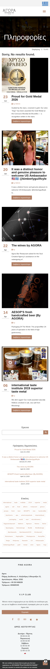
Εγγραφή (25, 612)
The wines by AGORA (27, 245)
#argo (8, 540)
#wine (44, 524)
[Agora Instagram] (18, 619)
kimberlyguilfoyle (9, 545)
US (32, 540)
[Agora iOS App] (30, 619)
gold (18, 545)
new (34, 511)
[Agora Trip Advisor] (24, 619)
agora (7, 507)
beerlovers (9, 515)
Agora (38, 545)
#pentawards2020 (25, 532)
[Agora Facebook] (12, 619)
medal (25, 545)
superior (37, 502)
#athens (20, 524)
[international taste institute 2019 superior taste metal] (25, 364)
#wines (37, 524)
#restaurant (38, 532)
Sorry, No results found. (18, 54)
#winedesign (20, 528)
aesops (6, 511)
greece (42, 507)
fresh (13, 511)
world (21, 519)
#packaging (9, 528)
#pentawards (12, 532)
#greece (29, 524)
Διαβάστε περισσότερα (21, 121)
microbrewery (35, 519)
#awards (25, 540)
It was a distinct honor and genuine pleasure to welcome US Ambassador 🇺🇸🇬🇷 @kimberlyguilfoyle (29, 174)
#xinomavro (9, 536)
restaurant (33, 507)
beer (19, 511)
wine (31, 545)
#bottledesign (39, 528)
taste (15, 502)
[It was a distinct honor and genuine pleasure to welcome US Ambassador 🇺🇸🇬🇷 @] (25, 148)
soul (27, 519)
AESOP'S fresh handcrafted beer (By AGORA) (26, 315)
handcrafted (42, 511)
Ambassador (40, 540)
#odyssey (16, 540)
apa (17, 515)
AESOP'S (27, 511)
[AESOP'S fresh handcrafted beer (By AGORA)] (25, 291)
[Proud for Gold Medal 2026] (25, 75)
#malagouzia (30, 536)
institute (22, 502)
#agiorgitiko (20, 536)
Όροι (24, 664)
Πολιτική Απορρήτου (32, 664)
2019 (30, 502)
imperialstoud (39, 515)
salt (13, 507)
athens (25, 507)
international (7, 502)
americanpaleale (26, 515)
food (18, 507)
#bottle (30, 528)
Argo (44, 545)
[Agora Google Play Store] (36, 619)
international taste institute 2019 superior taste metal (27, 388)
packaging (12, 519)
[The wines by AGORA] (25, 224)
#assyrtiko (41, 536)
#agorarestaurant (9, 524)
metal (45, 502)
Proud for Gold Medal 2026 (27, 98)
